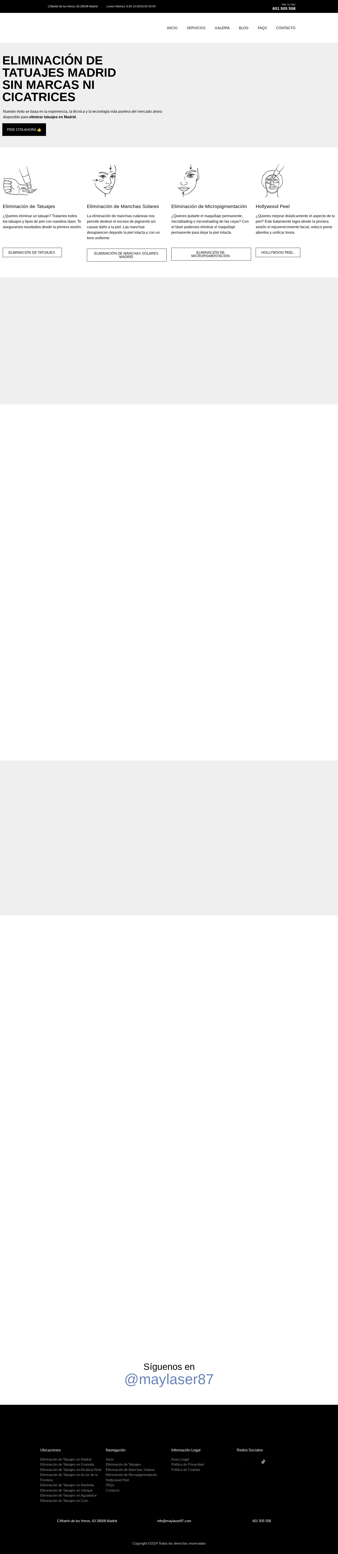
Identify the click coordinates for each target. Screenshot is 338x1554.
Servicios (196, 28)
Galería (222, 28)
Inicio (172, 28)
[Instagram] (241, 1462)
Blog (244, 28)
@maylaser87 (169, 1379)
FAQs (262, 28)
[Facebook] (252, 1462)
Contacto (285, 28)
